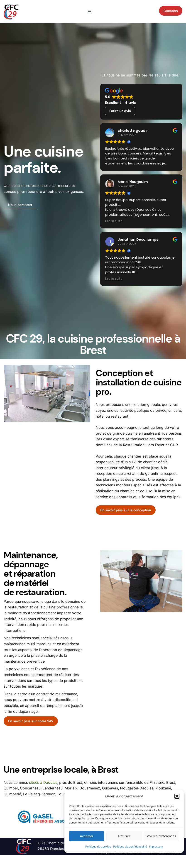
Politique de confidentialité (130, 846)
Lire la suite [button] (113, 221)
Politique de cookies (98, 846)
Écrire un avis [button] (120, 111)
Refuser (124, 836)
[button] (177, 796)
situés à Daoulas (43, 782)
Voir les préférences (161, 836)
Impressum (156, 846)
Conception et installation (124, 377)
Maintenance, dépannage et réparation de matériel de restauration (34, 573)
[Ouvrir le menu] (89, 11)
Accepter (86, 836)
